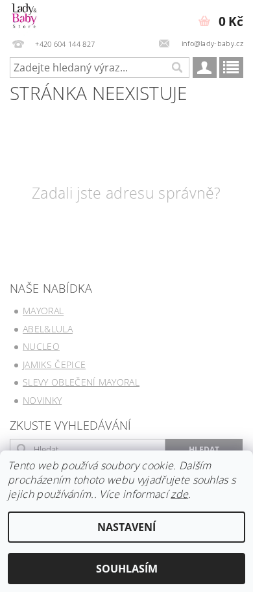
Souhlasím (127, 568)
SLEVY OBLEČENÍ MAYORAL (81, 382)
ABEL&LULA (48, 329)
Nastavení (126, 527)
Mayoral (43, 310)
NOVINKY (42, 400)
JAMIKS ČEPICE (54, 364)
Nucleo (41, 346)
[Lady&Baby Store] (25, 17)
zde (179, 494)
